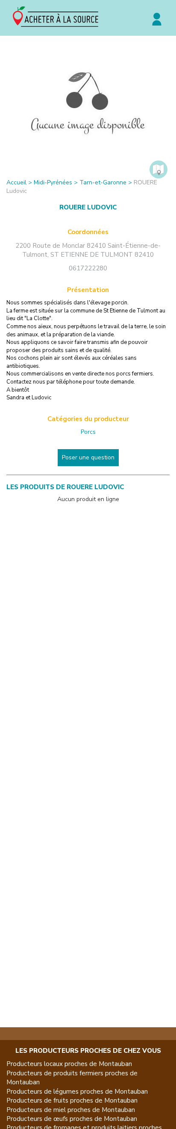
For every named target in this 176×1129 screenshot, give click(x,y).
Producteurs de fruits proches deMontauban (72, 1100)
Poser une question (88, 457)
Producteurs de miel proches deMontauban (70, 1110)
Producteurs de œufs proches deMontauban (71, 1119)
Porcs (88, 432)
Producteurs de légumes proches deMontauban (77, 1091)
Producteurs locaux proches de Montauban (69, 1064)
